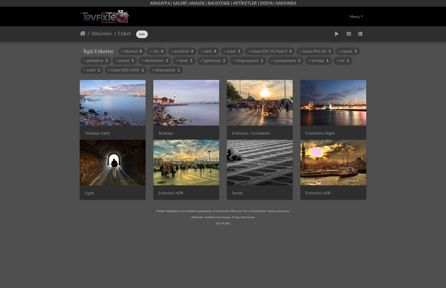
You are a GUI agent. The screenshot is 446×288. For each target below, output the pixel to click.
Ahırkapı (165, 133)
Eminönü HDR (171, 193)
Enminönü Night (320, 133)
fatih (142, 34)
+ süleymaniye (166, 70)
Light (89, 193)
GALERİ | (181, 3)
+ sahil (208, 51)
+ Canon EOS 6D (315, 51)
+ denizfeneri (155, 60)
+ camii (92, 70)
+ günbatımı (96, 60)
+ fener (184, 60)
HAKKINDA (286, 3)
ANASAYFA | (161, 3)
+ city (156, 51)
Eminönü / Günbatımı (251, 133)
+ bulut (232, 51)
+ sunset (125, 60)
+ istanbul (131, 51)
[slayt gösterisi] (337, 34)
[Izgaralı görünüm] (349, 34)
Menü (355, 16)
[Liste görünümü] (360, 34)
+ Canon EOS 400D (126, 70)
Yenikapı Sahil (97, 133)
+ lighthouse (212, 60)
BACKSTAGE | (220, 3)
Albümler (102, 33)
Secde (237, 193)
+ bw (343, 60)
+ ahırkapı (318, 60)
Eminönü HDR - (319, 193)
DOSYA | (268, 3)
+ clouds (348, 51)
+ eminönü (182, 51)
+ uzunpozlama (285, 60)
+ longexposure (248, 60)
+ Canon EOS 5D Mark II (270, 51)
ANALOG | (198, 3)
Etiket (124, 33)
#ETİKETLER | (246, 3)
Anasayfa (83, 33)
